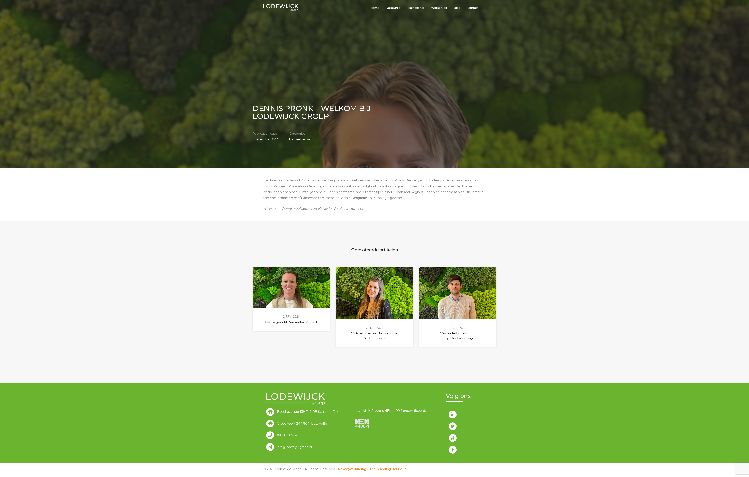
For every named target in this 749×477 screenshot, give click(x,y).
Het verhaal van (300, 139)
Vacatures (393, 8)
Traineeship (415, 8)
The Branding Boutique (387, 469)
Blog (457, 8)
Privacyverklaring (352, 469)
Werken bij (439, 8)
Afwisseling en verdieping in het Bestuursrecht (374, 335)
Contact (472, 8)
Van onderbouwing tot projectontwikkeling (458, 335)
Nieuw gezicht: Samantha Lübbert (291, 322)
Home (375, 8)
